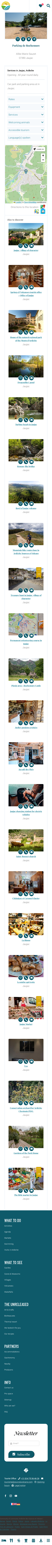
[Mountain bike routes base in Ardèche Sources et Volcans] (26, 534)
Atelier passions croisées (26, 727)
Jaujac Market (26, 1024)
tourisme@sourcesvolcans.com (18, 1482)
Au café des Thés (26, 769)
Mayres (9, 1524)
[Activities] (18, 1540)
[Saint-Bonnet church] (26, 840)
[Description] (23, 39)
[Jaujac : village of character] (26, 234)
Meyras (16, 1524)
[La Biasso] (26, 924)
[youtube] (16, 1496)
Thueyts (13, 1529)
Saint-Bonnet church (26, 856)
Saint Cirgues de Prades (29, 1527)
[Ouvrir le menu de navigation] (48, 1540)
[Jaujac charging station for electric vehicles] (26, 795)
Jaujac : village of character (26, 250)
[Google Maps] (43, 207)
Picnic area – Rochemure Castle (26, 685)
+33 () (30, 1478)
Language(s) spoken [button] (19, 137)
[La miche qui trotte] (26, 966)
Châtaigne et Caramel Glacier (26, 898)
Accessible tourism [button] (19, 130)
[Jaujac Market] (26, 1008)
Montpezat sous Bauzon (28, 1524)
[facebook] (5, 1496)
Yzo (26, 1066)
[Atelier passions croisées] (26, 711)
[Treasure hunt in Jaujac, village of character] (26, 579)
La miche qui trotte (26, 982)
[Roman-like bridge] (26, 450)
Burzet (8, 1521)
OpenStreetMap (30, 202)
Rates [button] (12, 99)
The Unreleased (16, 1304)
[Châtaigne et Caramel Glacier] (26, 882)
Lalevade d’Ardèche (37, 1521)
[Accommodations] (3, 1540)
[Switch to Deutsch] (18, 1504)
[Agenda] (33, 1540)
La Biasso (26, 940)
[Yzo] (26, 1050)
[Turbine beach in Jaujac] (26, 408)
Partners (11, 1346)
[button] (26, 171)
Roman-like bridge (26, 466)
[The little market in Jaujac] (26, 1179)
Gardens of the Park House (26, 1153)
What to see (13, 1262)
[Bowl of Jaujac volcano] (26, 492)
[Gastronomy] (11, 1540)
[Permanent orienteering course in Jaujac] (26, 624)
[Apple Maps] (36, 211)
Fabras (20, 1521)
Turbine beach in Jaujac (26, 424)
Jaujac (27, 1521)
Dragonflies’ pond (26, 382)
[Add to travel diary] (17, 39)
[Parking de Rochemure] (26, 13)
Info (7, 1382)
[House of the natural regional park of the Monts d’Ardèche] (26, 321)
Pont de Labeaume (6, 1527)
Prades (17, 1527)
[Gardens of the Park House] (26, 1137)
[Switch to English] (15, 1504)
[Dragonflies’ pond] (26, 366)
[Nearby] (40, 1540)
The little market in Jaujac (26, 1195)
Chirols (14, 1521)
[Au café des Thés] (26, 753)
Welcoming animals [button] (19, 122)
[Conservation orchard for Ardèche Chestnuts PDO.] (26, 1092)
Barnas (2, 1521)
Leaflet (18, 202)
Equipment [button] (14, 106)
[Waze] (43, 211)
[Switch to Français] (11, 1504)
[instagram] (11, 1496)
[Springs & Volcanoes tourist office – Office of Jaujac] (26, 276)
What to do (12, 1220)
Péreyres (41, 1524)
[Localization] (28, 39)
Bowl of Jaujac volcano (26, 508)
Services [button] (13, 114)
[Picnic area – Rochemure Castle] (26, 669)
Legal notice (20, 1485)
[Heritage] (26, 1540)
